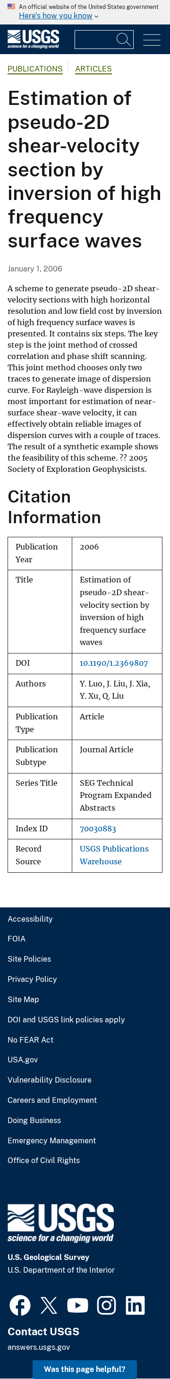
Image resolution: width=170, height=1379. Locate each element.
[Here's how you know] (85, 12)
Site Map (23, 1000)
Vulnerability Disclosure (50, 1080)
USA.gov (23, 1060)
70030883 (98, 828)
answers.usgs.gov (39, 1347)
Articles (93, 68)
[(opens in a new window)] (20, 1304)
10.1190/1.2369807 (114, 663)
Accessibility (30, 919)
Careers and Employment (52, 1100)
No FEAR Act (30, 1040)
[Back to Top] (135, 1345)
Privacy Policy (32, 979)
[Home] (33, 46)
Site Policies (29, 959)
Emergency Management (52, 1141)
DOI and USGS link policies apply (66, 1020)
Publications (35, 68)
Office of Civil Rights (44, 1160)
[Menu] (151, 40)
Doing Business (34, 1120)
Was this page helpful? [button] (85, 1369)
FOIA (17, 939)
